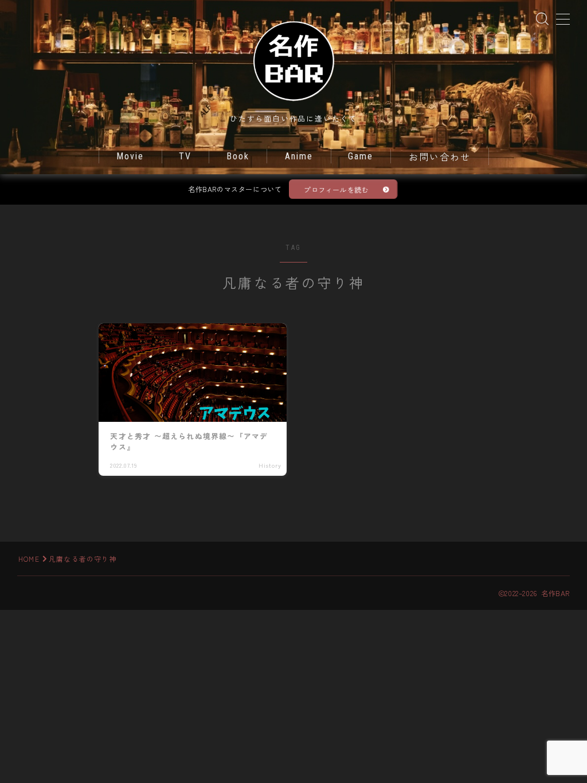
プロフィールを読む (336, 189)
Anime (299, 156)
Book (237, 156)
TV (185, 156)
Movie (130, 156)
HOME (29, 558)
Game (360, 156)
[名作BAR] (293, 60)
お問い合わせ (440, 157)
